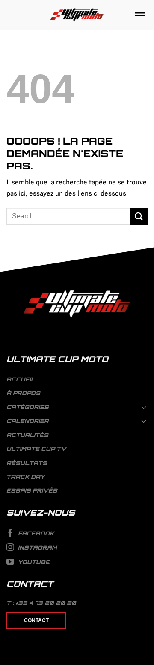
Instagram (36, 547)
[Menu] (140, 15)
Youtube (33, 562)
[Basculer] (144, 407)
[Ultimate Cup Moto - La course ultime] (77, 15)
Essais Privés (31, 490)
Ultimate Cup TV (36, 448)
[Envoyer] (139, 216)
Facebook (35, 533)
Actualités (27, 435)
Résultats (26, 462)
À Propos (23, 393)
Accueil (20, 379)
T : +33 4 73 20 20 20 (41, 602)
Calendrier (27, 420)
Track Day (25, 476)
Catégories (27, 407)
